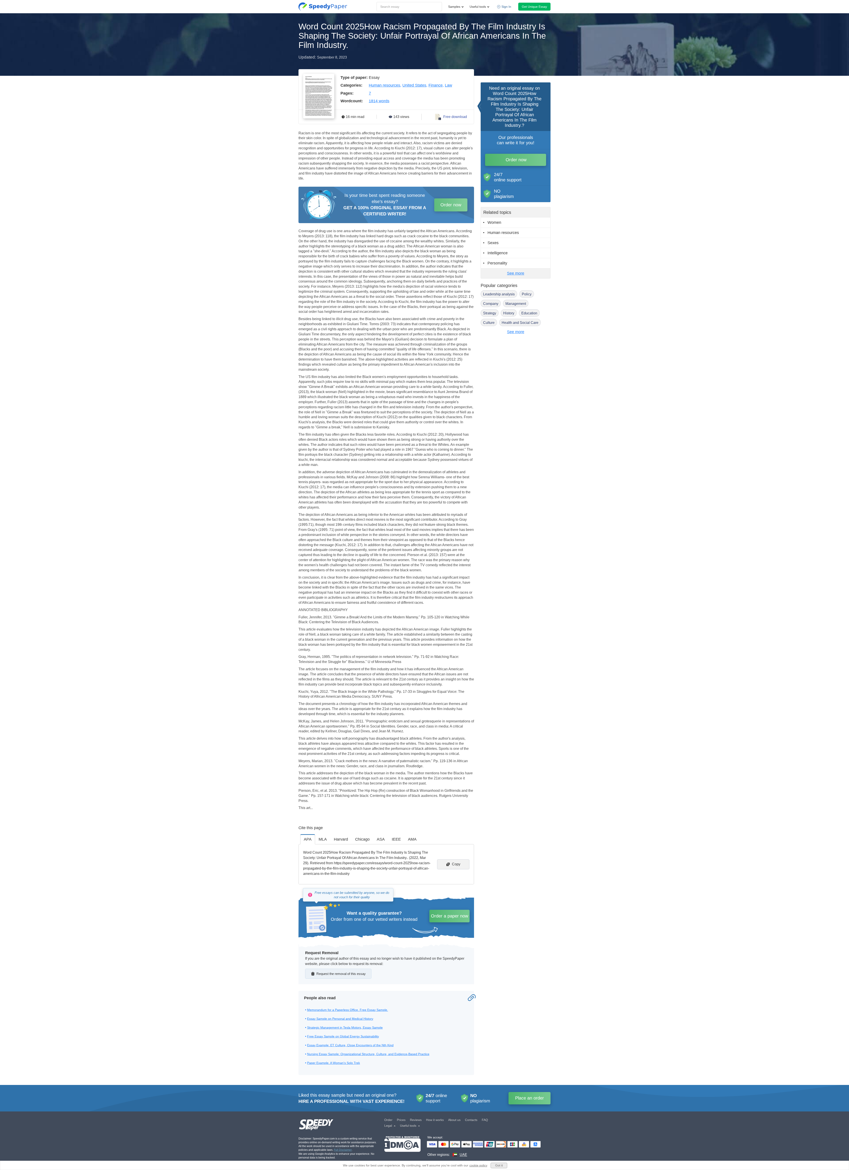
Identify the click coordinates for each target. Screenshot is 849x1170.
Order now (450, 204)
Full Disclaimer (343, 1149)
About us (454, 1120)
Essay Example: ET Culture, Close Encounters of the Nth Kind (350, 1045)
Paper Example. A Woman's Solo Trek (333, 1063)
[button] (322, 6)
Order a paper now (449, 916)
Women (494, 222)
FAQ (485, 1120)
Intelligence (498, 253)
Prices (401, 1120)
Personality (497, 263)
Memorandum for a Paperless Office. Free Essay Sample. (347, 1010)
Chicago (362, 839)
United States (414, 85)
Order (388, 1120)
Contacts (471, 1120)
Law (448, 85)
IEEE (396, 839)
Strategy (489, 313)
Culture (489, 323)
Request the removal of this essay (341, 974)
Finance (435, 85)
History (508, 313)
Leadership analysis (499, 294)
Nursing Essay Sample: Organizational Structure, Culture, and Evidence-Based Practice (368, 1054)
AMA (412, 839)
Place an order (529, 1098)
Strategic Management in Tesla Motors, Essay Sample (345, 1027)
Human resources (384, 85)
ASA (381, 839)
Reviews (416, 1120)
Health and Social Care (520, 323)
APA (308, 839)
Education (529, 313)
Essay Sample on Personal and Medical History (340, 1018)
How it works (435, 1120)
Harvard (341, 839)
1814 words (379, 101)
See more (515, 273)
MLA (323, 839)
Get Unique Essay (534, 6)
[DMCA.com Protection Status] (402, 1146)
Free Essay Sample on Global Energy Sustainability (343, 1036)
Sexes (493, 243)
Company (490, 304)
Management (515, 304)
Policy (527, 294)
